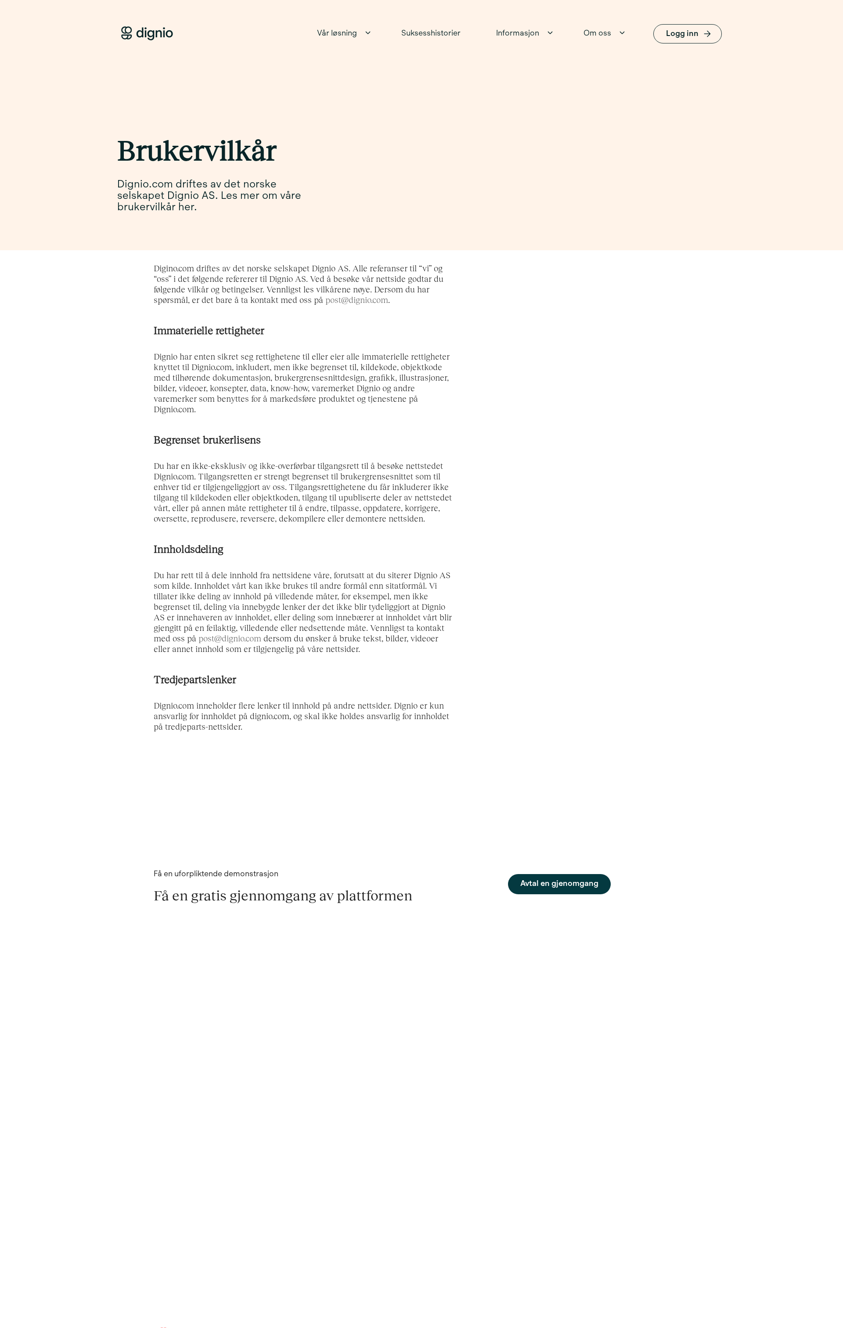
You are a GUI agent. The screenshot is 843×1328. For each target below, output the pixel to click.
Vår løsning (337, 34)
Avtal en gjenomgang (559, 884)
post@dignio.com (356, 300)
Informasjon (517, 34)
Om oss (597, 34)
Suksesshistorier (431, 34)
